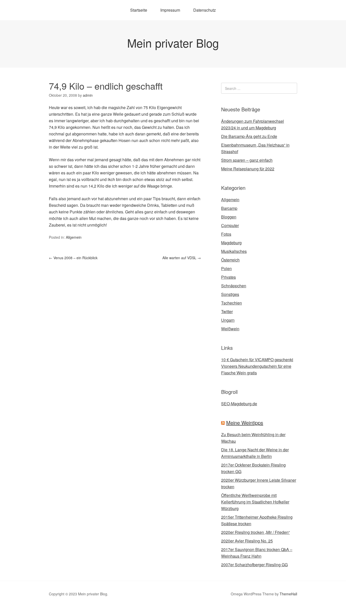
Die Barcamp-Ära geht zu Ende (249, 136)
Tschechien (231, 303)
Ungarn (228, 320)
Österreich (230, 260)
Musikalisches (234, 251)
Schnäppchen (233, 286)
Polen (226, 268)
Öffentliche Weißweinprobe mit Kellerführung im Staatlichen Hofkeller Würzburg (255, 501)
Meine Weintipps (244, 422)
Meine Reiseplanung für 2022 (247, 169)
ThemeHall (288, 593)
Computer (230, 225)
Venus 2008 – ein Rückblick (73, 257)
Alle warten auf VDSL (181, 257)
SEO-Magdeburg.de (239, 404)
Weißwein (230, 329)
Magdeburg (231, 243)
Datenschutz (204, 10)
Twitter (227, 311)
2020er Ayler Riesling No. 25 (247, 541)
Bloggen (228, 217)
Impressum (170, 10)
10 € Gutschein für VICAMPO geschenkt (257, 359)
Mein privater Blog (173, 42)
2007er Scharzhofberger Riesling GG (254, 565)
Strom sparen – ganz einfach (247, 160)
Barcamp (229, 208)
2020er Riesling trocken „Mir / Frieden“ (255, 532)
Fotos (226, 234)
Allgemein (74, 237)
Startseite (138, 10)
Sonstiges (230, 294)
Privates (228, 277)
